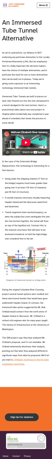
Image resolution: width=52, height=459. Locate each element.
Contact (16, 456)
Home (5, 456)
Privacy (27, 456)
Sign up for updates (21, 417)
